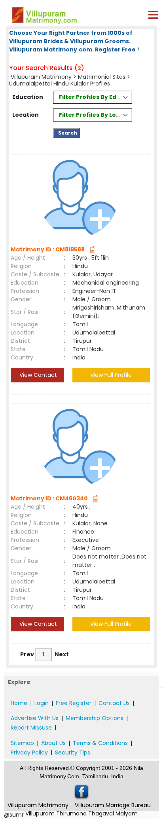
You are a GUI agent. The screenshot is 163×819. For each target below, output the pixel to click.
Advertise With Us (35, 718)
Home (19, 703)
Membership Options (94, 718)
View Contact (37, 375)
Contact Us (114, 703)
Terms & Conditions (100, 743)
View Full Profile (111, 375)
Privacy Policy (29, 752)
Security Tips (72, 752)
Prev (27, 654)
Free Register (73, 703)
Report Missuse (31, 728)
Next (62, 654)
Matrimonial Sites (101, 77)
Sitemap (22, 743)
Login (41, 703)
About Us (53, 743)
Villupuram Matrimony (41, 77)
